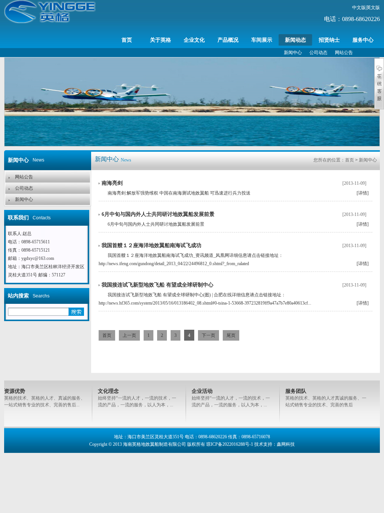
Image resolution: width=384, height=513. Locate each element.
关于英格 (160, 40)
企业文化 (194, 40)
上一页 (129, 335)
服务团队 (295, 391)
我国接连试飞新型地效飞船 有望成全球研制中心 (157, 285)
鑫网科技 (286, 444)
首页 (127, 40)
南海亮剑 (112, 183)
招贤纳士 (329, 40)
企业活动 (202, 391)
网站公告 (344, 52)
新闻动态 (295, 40)
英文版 (373, 7)
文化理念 (108, 391)
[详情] (363, 193)
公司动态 (318, 52)
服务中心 (363, 40)
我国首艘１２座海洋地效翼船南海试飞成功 (151, 245)
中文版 (359, 7)
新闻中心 (293, 52)
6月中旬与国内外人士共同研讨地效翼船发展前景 (158, 214)
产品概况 (228, 40)
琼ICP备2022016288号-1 (229, 444)
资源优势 (14, 391)
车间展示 (261, 40)
